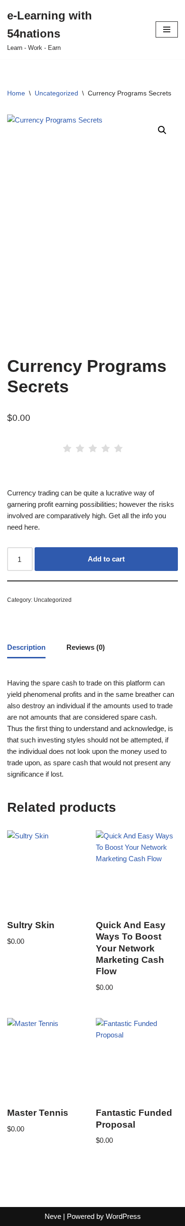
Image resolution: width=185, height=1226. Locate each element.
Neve (53, 1216)
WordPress (123, 1216)
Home (16, 93)
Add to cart (106, 559)
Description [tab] (26, 647)
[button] (162, 130)
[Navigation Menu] (167, 29)
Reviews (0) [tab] (85, 647)
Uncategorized (56, 93)
